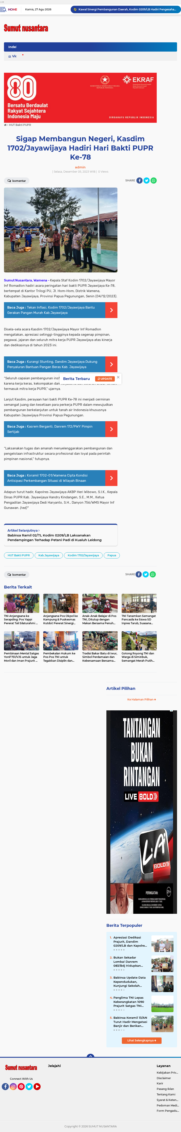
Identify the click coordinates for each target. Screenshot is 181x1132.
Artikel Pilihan (120, 688)
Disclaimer (164, 1078)
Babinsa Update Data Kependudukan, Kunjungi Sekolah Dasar (129, 982)
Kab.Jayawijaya (48, 555)
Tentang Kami (166, 1094)
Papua (111, 555)
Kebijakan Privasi (168, 1072)
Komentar (19, 180)
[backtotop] (90, 1058)
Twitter (31, 1092)
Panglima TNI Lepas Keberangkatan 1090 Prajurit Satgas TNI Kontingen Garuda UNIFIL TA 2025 (128, 1002)
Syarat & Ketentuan (169, 1100)
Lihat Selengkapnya (140, 1040)
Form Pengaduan (168, 1110)
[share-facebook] (139, 180)
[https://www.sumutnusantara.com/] (80, 97)
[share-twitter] (146, 180)
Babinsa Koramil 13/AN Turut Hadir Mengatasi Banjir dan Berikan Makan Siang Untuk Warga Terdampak (130, 1022)
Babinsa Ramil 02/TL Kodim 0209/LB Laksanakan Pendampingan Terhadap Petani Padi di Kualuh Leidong (55, 537)
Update (106, 378)
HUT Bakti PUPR (19, 555)
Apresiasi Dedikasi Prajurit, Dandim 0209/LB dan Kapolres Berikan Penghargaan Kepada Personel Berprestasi (129, 942)
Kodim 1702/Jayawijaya (83, 555)
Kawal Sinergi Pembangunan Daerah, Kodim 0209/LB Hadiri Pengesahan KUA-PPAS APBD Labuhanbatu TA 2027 (128, 9)
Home (12, 9)
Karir (160, 1083)
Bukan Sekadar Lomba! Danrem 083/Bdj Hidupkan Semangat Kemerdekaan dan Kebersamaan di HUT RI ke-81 (129, 962)
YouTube (40, 1092)
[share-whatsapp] (154, 180)
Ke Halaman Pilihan (140, 699)
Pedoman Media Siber (169, 1105)
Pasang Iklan (165, 1089)
